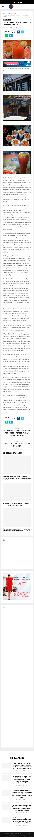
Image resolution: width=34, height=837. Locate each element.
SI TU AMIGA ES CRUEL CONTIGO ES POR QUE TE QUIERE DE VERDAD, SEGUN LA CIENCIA (17, 433)
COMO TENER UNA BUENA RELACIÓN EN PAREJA (17, 444)
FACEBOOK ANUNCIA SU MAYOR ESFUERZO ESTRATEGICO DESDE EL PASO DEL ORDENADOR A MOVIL (17, 478)
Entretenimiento (6, 19)
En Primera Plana (20, 835)
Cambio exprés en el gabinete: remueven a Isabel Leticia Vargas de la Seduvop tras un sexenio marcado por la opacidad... (22, 820)
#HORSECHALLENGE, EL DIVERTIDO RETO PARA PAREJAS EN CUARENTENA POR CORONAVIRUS (16, 530)
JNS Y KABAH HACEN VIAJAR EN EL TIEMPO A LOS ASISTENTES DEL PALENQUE (16, 504)
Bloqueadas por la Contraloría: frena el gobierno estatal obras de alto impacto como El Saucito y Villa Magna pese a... (22, 807)
